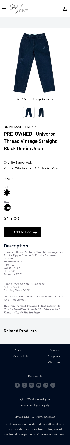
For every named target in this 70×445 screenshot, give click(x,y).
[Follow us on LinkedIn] (52, 385)
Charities (54, 362)
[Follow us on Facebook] (17, 385)
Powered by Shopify (35, 405)
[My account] (65, 9)
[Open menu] (4, 8)
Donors (54, 350)
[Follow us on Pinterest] (31, 385)
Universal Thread (20, 127)
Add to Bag (22, 232)
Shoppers (54, 356)
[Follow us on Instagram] (24, 385)
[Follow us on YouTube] (38, 385)
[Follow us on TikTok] (45, 385)
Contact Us (20, 356)
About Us (21, 350)
